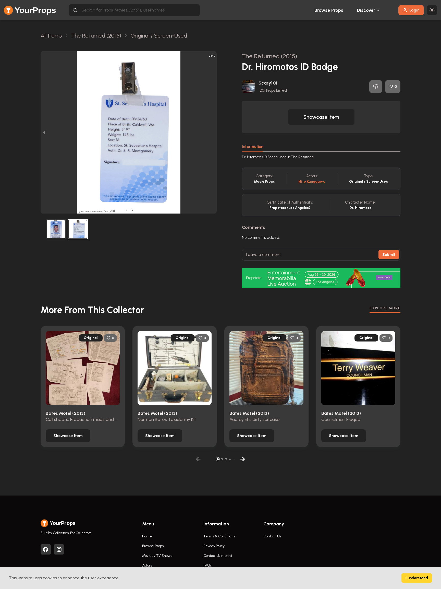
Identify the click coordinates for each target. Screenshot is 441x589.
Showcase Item (321, 117)
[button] (126, 210)
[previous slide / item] (44, 132)
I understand (417, 578)
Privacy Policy (214, 546)
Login (414, 10)
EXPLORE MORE (385, 308)
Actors (147, 565)
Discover (366, 10)
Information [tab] (252, 146)
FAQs (207, 565)
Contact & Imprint (217, 555)
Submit (388, 254)
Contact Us (272, 536)
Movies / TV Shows (157, 555)
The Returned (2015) (269, 56)
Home (147, 536)
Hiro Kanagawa (312, 181)
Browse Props (328, 10)
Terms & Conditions (219, 536)
